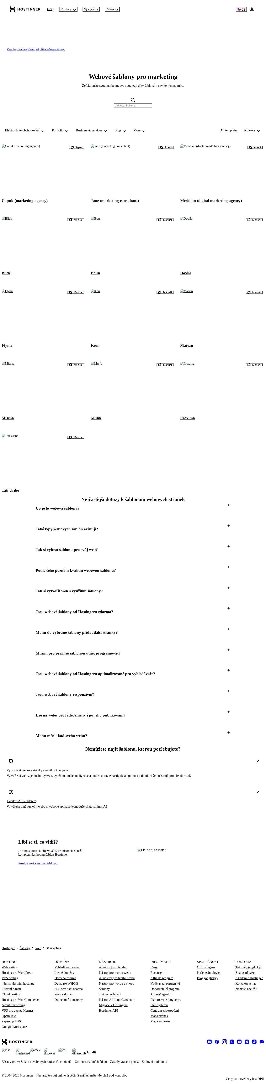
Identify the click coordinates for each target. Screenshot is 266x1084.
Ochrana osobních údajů (91, 1061)
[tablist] (133, 49)
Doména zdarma (65, 978)
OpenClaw (9, 1016)
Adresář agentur (160, 994)
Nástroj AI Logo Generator (116, 999)
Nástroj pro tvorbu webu (115, 972)
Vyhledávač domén (67, 967)
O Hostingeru (206, 967)
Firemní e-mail (11, 989)
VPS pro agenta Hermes (17, 1010)
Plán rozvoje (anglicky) (165, 999)
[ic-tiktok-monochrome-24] (254, 1041)
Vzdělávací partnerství (165, 983)
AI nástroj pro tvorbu (113, 967)
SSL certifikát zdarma (68, 989)
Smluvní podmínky (154, 1061)
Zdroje (110, 9)
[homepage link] (25, 9)
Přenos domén (63, 994)
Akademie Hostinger (249, 978)
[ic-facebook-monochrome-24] (216, 1041)
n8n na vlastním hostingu (18, 983)
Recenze (156, 972)
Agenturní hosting (13, 1005)
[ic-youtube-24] (239, 1041)
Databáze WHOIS (66, 983)
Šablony (25, 948)
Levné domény (64, 972)
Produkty (66, 9)
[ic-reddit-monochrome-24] (246, 1041)
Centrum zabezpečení (164, 1010)
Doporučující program (165, 989)
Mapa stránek (159, 1016)
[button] (133, 508)
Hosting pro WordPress (17, 972)
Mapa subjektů (160, 1021)
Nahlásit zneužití (246, 989)
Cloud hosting (11, 994)
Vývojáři (89, 9)
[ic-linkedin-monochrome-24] (209, 1041)
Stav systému (159, 1005)
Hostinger (8, 948)
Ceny (50, 9)
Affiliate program (161, 978)
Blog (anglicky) (207, 978)
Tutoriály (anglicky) (248, 967)
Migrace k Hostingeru (113, 1005)
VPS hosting (10, 978)
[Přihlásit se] (252, 9)
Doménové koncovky (68, 999)
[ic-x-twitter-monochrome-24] (231, 1041)
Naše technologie (208, 972)
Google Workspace (14, 1026)
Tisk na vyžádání (110, 994)
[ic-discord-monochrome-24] (261, 1041)
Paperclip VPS (11, 1021)
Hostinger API (108, 1010)
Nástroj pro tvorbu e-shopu (116, 983)
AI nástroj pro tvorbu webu (117, 978)
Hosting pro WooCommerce (20, 999)
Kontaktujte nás (245, 983)
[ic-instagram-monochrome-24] (224, 1041)
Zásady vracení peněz (124, 1061)
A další (91, 1052)
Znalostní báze (245, 972)
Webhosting (9, 967)
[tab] (18, 49)
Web (38, 948)
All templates (229, 130)
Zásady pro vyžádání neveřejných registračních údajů (36, 1061)
